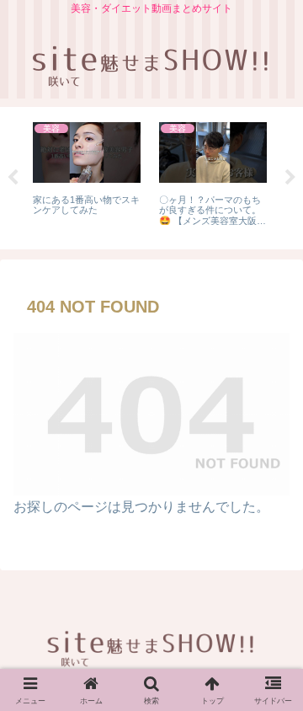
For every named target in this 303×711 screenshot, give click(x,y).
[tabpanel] (87, 175)
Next (290, 177)
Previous (12, 177)
